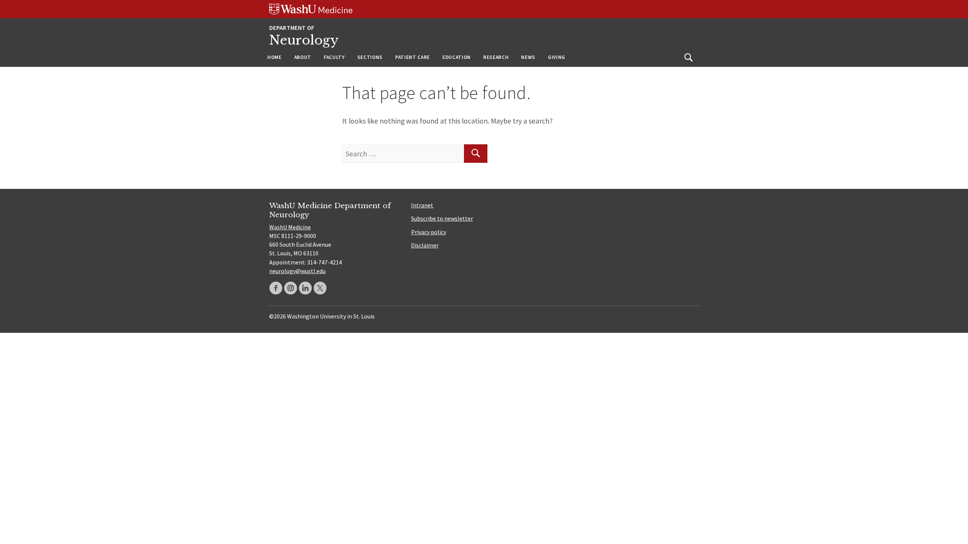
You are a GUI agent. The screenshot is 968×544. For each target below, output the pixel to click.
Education (456, 57)
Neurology (304, 40)
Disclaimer (425, 245)
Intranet (422, 205)
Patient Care (412, 57)
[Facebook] (275, 288)
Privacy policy (428, 232)
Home (274, 57)
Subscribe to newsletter (442, 218)
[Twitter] (320, 288)
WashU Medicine (290, 227)
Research (496, 57)
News (528, 57)
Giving (556, 57)
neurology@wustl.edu (297, 271)
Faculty (334, 57)
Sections (370, 57)
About (302, 57)
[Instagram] (290, 288)
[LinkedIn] (305, 288)
